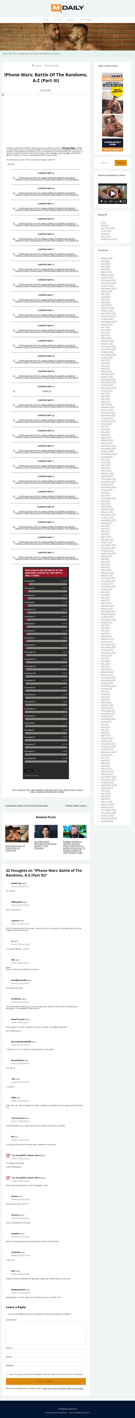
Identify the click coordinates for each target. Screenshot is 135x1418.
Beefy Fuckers (86, 20)
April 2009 (105, 799)
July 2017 (105, 526)
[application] (112, 193)
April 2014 (105, 633)
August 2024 (107, 324)
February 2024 (107, 341)
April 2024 (105, 335)
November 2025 (108, 283)
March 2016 (106, 570)
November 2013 (108, 647)
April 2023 (105, 368)
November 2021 (108, 415)
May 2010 (105, 763)
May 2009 (105, 796)
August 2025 (106, 291)
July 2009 (105, 790)
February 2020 (107, 473)
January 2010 (107, 774)
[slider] (111, 201)
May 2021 (105, 432)
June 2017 (105, 528)
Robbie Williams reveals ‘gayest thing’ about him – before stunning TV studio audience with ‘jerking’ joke (74, 847)
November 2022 (108, 382)
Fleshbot (105, 225)
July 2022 (105, 393)
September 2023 (108, 354)
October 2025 (107, 285)
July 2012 (105, 691)
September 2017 (108, 520)
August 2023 (107, 357)
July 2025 (105, 294)
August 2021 (106, 423)
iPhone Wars (69, 790)
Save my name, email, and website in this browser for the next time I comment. (46, 1374)
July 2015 (105, 592)
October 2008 (107, 815)
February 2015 (107, 606)
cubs (33, 790)
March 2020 (106, 470)
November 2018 (108, 498)
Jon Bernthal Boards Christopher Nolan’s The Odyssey (45, 844)
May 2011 (105, 730)
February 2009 (107, 804)
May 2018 (105, 501)
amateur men (23, 790)
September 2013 (108, 652)
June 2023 (105, 363)
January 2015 (107, 608)
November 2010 (108, 746)
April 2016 (105, 567)
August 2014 (106, 622)
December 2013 (108, 644)
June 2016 (105, 561)
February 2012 (107, 705)
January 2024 (107, 343)
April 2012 (105, 699)
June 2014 (105, 628)
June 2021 (105, 429)
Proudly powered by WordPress (56, 1413)
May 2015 (105, 597)
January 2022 (107, 410)
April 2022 (105, 401)
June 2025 (105, 297)
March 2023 (106, 371)
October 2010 (107, 749)
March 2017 (106, 537)
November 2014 (108, 614)
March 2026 (106, 272)
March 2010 (106, 768)
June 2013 (105, 661)
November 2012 (108, 680)
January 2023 (107, 377)
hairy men (58, 790)
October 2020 (107, 451)
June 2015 (105, 595)
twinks (61, 792)
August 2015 (106, 589)
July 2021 (105, 426)
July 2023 (105, 360)
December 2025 (108, 280)
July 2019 (105, 492)
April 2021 (105, 434)
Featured (48, 790)
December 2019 (108, 479)
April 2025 (105, 302)
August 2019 (106, 490)
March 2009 (106, 801)
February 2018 (107, 509)
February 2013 (107, 672)
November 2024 (108, 316)
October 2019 (107, 484)
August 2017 (106, 523)
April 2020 (105, 468)
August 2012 (106, 688)
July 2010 (105, 757)
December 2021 (108, 412)
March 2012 (106, 702)
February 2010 (107, 771)
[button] (112, 193)
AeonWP (86, 1413)
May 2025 (105, 299)
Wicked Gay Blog (109, 239)
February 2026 (107, 274)
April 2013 (105, 666)
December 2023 (108, 346)
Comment (11, 1320)
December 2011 (108, 710)
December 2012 (108, 677)
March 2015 (106, 603)
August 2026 (107, 258)
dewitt (39, 65)
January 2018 (107, 512)
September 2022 (108, 388)
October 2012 (107, 683)
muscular (40, 792)
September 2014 (108, 619)
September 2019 (108, 487)
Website (10, 1365)
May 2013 (105, 663)
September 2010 (108, 752)
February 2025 (107, 308)
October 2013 (107, 650)
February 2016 (107, 572)
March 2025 (106, 305)
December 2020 (108, 446)
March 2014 (106, 636)
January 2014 (107, 641)
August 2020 (107, 457)
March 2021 (106, 437)
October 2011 (107, 716)
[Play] (101, 201)
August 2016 (106, 556)
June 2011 (105, 727)
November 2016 (108, 548)
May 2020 (105, 465)
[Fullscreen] (124, 201)
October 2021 (107, 418)
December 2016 (108, 545)
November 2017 (108, 514)
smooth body (51, 792)
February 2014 (107, 639)
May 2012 (105, 697)
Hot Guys (58, 20)
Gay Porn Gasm (108, 228)
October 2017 (107, 517)
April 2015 (105, 600)
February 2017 (107, 539)
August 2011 (106, 721)
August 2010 (107, 755)
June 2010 (105, 760)
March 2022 (106, 404)
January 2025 (107, 310)
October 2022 (107, 385)
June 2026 (105, 263)
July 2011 (105, 724)
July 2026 (105, 261)
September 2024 (109, 321)
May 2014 (105, 630)
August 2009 (107, 788)
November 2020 (108, 448)
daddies (39, 790)
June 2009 (106, 793)
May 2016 (105, 564)
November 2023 (108, 349)
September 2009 (109, 785)
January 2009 (107, 807)
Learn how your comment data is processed (62, 1388)
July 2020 (105, 459)
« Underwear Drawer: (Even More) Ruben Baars (26, 805)
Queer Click (106, 231)
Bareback (71, 20)
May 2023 (105, 365)
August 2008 (107, 821)
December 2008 (108, 810)
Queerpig (105, 233)
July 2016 (105, 559)
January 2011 (106, 741)
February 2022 (107, 407)
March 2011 (106, 735)
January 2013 (107, 675)
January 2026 (107, 277)
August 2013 (106, 655)
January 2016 (107, 575)
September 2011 (108, 719)
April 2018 (105, 503)
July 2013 (105, 658)
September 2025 (108, 288)
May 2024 (105, 332)
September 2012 (108, 686)
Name (9, 1348)
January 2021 (107, 443)
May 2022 (105, 399)
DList (103, 222)
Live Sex (46, 20)
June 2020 (106, 462)
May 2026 (105, 266)
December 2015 (108, 578)
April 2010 (105, 766)
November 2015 (108, 581)
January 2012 (107, 708)
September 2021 (108, 421)
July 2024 (105, 327)
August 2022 (107, 390)
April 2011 (105, 732)
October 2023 (107, 352)
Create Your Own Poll (31, 775)
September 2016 (108, 553)
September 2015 (108, 586)
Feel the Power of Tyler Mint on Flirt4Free (15, 848)
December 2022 (108, 379)
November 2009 (108, 779)
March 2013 (106, 669)
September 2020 (109, 454)
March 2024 (106, 338)
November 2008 (108, 812)
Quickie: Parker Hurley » (76, 805)
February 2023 (107, 374)
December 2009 (108, 777)
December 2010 (108, 744)
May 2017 (105, 531)
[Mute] (120, 201)
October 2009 (107, 782)
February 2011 (107, 738)
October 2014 (107, 617)
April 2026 (105, 269)
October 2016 (107, 550)
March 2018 (106, 506)
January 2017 (107, 542)
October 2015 (107, 583)
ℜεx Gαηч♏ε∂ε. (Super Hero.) (26, 1155)
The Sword (106, 236)
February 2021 (107, 440)
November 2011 (108, 713)
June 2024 (105, 330)
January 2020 (107, 476)
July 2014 (105, 625)
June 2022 (105, 396)
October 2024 (107, 319)
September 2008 (109, 818)
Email (9, 1357)
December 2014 (108, 611)
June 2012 (105, 694)
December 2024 (108, 313)
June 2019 (105, 495)
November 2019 (108, 481)
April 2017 (105, 534)
